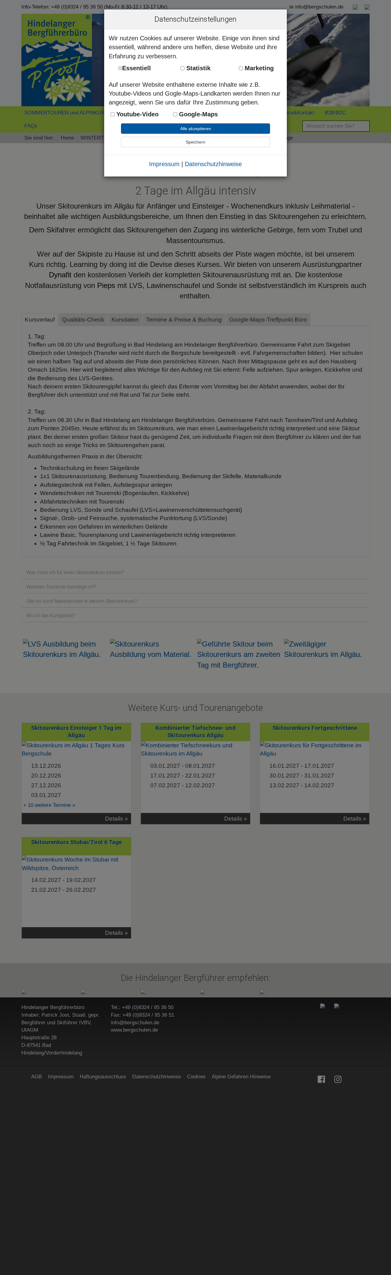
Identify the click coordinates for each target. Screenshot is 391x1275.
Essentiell (136, 68)
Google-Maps (197, 114)
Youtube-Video (137, 114)
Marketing (258, 68)
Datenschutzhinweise (213, 164)
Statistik (197, 68)
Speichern (195, 142)
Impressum (164, 164)
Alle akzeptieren (195, 128)
